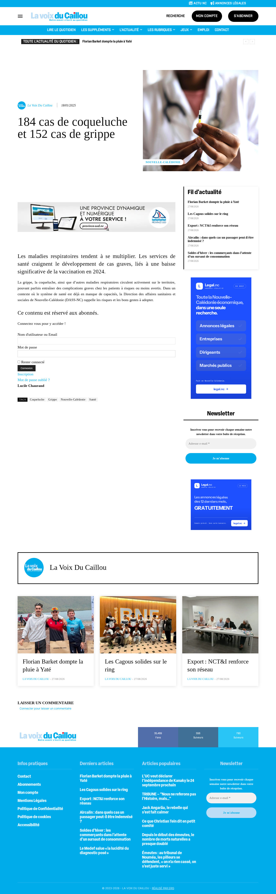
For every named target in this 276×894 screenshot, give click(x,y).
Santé (92, 399)
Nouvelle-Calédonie (163, 162)
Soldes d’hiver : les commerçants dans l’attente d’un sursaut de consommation (219, 254)
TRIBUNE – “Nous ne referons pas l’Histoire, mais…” (169, 796)
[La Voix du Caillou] (22, 105)
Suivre (198, 728)
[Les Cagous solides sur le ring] (138, 624)
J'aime (158, 728)
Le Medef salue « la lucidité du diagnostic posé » (104, 851)
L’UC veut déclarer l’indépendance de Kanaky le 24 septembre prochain (168, 780)
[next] (252, 41)
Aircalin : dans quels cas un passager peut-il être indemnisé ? (106, 817)
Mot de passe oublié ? (34, 380)
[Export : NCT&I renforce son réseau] (220, 624)
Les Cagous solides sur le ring (208, 214)
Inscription (25, 374)
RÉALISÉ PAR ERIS (163, 888)
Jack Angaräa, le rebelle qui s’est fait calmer (165, 810)
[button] (175, 16)
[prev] (245, 41)
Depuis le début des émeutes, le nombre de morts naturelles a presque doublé (168, 839)
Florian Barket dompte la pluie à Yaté (107, 41)
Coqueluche (37, 399)
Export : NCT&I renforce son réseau (213, 225)
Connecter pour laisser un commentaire (45, 708)
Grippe (52, 399)
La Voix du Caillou (39, 105)
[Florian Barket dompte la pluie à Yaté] (56, 624)
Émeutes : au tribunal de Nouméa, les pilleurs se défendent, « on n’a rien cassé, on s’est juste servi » (169, 860)
